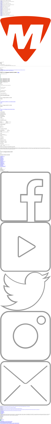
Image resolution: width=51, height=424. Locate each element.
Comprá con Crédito (2, 408)
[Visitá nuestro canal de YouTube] (25, 271)
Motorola (1, 407)
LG (4, 407)
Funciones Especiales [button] (2, 124)
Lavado (11, 406)
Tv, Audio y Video (3, 70)
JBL (12, 407)
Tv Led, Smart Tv (6, 70)
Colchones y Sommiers (14, 406)
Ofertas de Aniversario (33, 409)
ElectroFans (30, 409)
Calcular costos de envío (2, 91)
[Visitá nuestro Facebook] (25, 221)
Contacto (7, 409)
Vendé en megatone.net (20, 408)
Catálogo (7, 408)
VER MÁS (1, 5)
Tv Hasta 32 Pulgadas (10, 70)
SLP (13, 407)
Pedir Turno (13, 408)
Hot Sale (25, 409)
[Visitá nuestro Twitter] (25, 310)
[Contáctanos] (25, 405)
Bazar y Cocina (26, 406)
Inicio (0, 70)
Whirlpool (15, 407)
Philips (6, 407)
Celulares (3, 406)
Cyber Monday (23, 409)
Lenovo (8, 407)
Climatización (7, 406)
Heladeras (10, 406)
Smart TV (1, 406)
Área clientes (5, 408)
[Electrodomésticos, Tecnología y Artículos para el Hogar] (25, 61)
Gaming (29, 406)
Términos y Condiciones (10, 409)
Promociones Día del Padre (8, 410)
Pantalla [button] (1, 117)
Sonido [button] (1, 133)
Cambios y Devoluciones (15, 409)
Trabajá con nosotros (4, 409)
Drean (5, 407)
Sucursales (1, 409)
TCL (13, 70)
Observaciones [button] (2, 143)
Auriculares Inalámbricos (22, 406)
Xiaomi (11, 407)
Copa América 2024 (37, 409)
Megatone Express (15, 408)
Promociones (16, 410)
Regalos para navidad (13, 410)
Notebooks (5, 406)
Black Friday (27, 409)
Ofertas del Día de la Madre (2, 410)
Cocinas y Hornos (18, 406)
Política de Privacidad (20, 409)
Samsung (3, 407)
